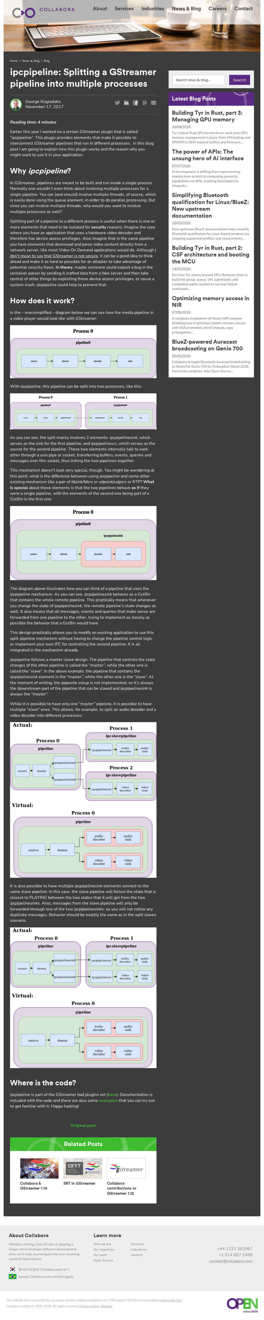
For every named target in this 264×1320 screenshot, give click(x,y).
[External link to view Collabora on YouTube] (204, 1237)
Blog (47, 61)
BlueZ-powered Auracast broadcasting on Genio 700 (207, 345)
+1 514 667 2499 (236, 1255)
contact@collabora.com (231, 1261)
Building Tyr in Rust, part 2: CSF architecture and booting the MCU (210, 254)
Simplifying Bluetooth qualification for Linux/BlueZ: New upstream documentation (210, 205)
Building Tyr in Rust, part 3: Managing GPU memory (207, 116)
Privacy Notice (89, 1306)
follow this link (171, 1300)
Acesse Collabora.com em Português (46, 1276)
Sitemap (106, 1306)
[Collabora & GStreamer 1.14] (39, 1178)
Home (14, 61)
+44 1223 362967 (235, 1249)
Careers (137, 1255)
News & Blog (30, 61)
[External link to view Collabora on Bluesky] (226, 1237)
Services (137, 1244)
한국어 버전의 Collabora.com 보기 (44, 1269)
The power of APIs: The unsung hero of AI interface (208, 155)
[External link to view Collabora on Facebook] (237, 1237)
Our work (100, 1255)
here (112, 1094)
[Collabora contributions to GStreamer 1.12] (126, 1178)
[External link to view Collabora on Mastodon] (215, 1237)
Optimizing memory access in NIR (210, 302)
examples (108, 1100)
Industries (139, 1249)
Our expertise (104, 1249)
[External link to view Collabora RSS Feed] (247, 1237)
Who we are (102, 1244)
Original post (83, 1125)
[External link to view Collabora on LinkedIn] (193, 1237)
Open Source (103, 1260)
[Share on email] (153, 103)
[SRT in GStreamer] (82, 1178)
